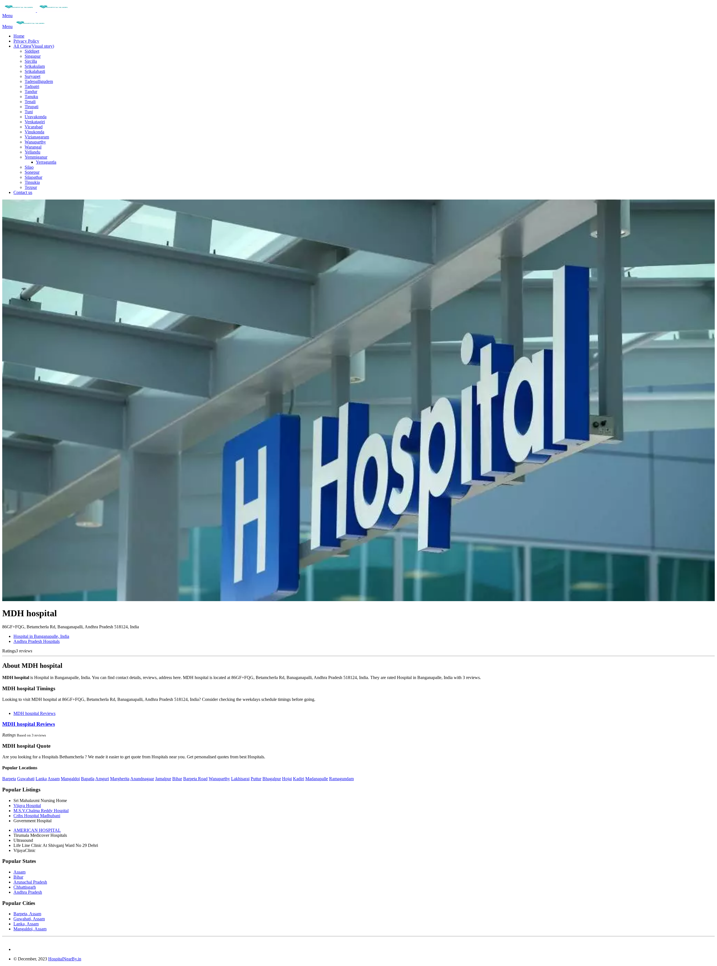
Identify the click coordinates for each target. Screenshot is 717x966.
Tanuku (31, 96)
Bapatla (87, 778)
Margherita (119, 778)
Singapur (33, 56)
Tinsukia (32, 182)
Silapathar (33, 177)
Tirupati (31, 106)
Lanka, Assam (26, 923)
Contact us (22, 192)
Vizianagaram (37, 137)
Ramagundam (341, 778)
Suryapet (32, 76)
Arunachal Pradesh (30, 882)
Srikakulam (35, 66)
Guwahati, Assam (29, 918)
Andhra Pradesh (27, 892)
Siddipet (32, 51)
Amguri (102, 778)
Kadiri (298, 778)
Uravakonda (35, 116)
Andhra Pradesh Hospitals (36, 641)
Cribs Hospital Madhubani (36, 815)
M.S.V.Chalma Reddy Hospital (41, 810)
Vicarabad (34, 126)
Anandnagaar (142, 778)
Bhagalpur (271, 778)
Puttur (256, 778)
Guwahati (25, 778)
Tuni (29, 111)
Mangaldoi (70, 778)
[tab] (358, 724)
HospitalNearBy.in (64, 958)
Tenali (30, 101)
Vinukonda (34, 131)
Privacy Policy (26, 41)
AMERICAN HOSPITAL (37, 830)
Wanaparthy (35, 142)
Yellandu (32, 152)
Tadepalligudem (39, 81)
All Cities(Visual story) (33, 46)
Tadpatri (32, 86)
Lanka (41, 778)
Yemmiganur (36, 157)
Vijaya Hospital (27, 805)
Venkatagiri (35, 121)
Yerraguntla (46, 162)
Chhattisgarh (24, 887)
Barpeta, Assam (27, 913)
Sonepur (32, 172)
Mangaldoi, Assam (29, 928)
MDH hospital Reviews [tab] (34, 713)
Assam (54, 778)
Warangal (33, 147)
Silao (29, 167)
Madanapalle (316, 778)
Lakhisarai (240, 778)
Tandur (31, 91)
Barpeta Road (195, 778)
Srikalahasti (35, 71)
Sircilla (31, 61)
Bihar (177, 778)
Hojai (287, 778)
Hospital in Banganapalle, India (41, 636)
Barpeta (9, 778)
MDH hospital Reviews (28, 724)
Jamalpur (163, 778)
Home (18, 36)
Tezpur (31, 187)
